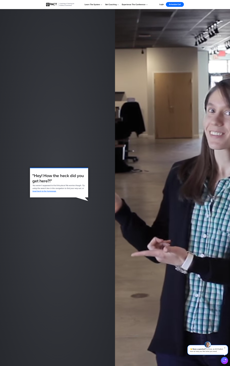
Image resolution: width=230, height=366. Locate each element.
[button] (207, 350)
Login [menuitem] (161, 4)
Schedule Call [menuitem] (175, 4)
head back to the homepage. (44, 191)
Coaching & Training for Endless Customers (66, 4)
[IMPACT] (51, 4)
